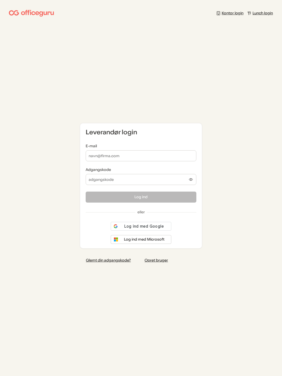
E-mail (91, 146)
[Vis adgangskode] (190, 179)
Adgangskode (98, 169)
